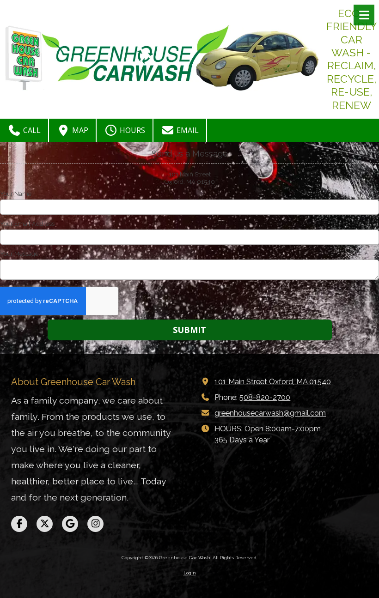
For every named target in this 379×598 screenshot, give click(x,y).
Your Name (15, 193)
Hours (131, 130)
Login (189, 572)
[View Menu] (364, 15)
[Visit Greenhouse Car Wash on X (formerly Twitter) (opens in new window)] (45, 524)
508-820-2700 (264, 397)
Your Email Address (27, 223)
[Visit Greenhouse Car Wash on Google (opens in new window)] (70, 524)
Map (79, 130)
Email (187, 130)
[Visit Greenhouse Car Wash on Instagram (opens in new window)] (95, 524)
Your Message (19, 253)
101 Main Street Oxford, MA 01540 (272, 381)
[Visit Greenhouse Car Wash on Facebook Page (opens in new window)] (19, 524)
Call (31, 130)
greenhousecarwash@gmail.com (270, 413)
